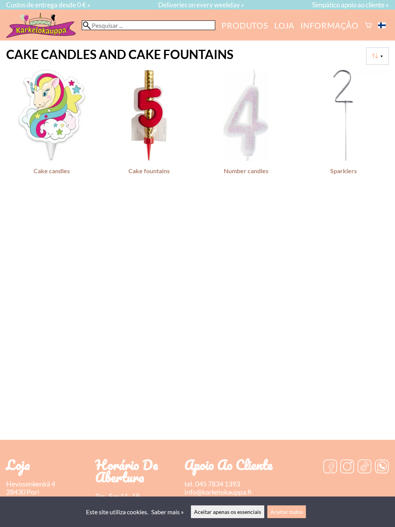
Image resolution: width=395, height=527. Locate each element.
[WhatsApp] (382, 467)
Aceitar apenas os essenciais (227, 511)
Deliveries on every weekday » (201, 5)
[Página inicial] (44, 35)
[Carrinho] (368, 25)
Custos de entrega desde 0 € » (48, 5)
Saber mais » (167, 511)
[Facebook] (330, 467)
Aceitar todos (286, 511)
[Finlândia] (383, 25)
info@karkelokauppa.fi (218, 492)
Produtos (244, 25)
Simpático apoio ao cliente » (350, 5)
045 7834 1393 (217, 484)
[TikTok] (364, 467)
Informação (329, 25)
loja (284, 25)
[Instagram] (347, 467)
